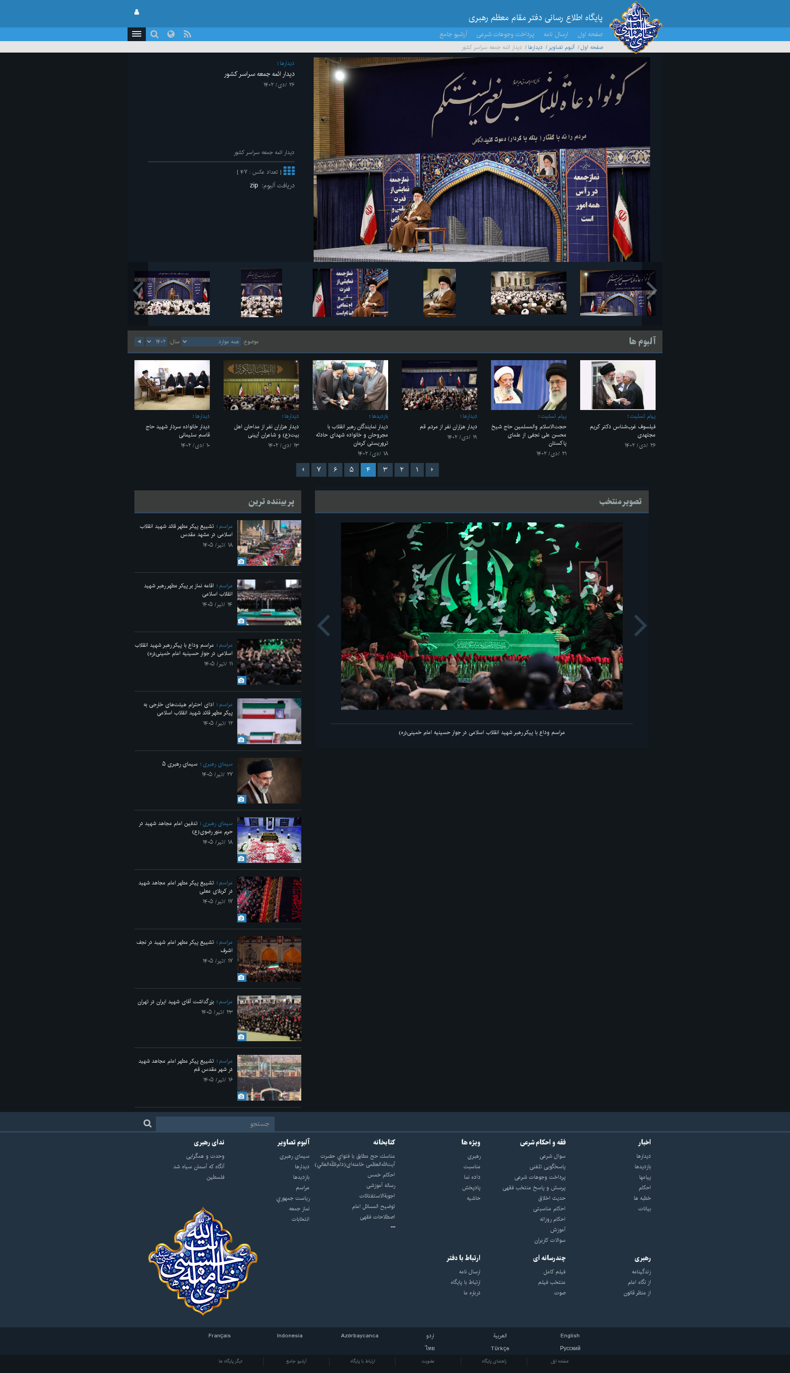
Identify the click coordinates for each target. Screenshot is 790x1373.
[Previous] (432, 470)
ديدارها (535, 47)
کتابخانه (384, 1143)
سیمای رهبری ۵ (180, 764)
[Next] (303, 470)
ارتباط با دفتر (463, 1258)
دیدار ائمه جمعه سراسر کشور (259, 74)
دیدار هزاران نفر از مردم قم (448, 426)
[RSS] (187, 34)
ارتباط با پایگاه (362, 1361)
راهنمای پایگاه (494, 1361)
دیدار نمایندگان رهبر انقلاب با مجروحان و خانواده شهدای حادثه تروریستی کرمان (352, 434)
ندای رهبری (209, 1143)
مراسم (226, 526)
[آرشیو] (352, 1228)
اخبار (644, 1143)
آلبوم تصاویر (562, 47)
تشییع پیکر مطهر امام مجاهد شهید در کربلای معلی (186, 886)
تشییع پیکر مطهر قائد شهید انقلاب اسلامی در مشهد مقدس (186, 530)
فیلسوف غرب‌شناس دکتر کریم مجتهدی (623, 430)
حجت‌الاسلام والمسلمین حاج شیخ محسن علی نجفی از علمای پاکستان (528, 434)
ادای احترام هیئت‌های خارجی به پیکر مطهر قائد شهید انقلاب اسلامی (188, 708)
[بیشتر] (288, 172)
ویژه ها (470, 1143)
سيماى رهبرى (218, 764)
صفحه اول (590, 34)
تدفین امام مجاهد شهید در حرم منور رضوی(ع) (186, 827)
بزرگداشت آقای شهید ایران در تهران (176, 1001)
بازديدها (380, 416)
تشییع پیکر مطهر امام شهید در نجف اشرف (184, 946)
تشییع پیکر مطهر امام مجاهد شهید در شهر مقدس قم (186, 1065)
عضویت (428, 1361)
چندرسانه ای (549, 1258)
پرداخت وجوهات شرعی (505, 34)
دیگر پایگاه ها (231, 1361)
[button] (137, 34)
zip (256, 185)
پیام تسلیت (643, 416)
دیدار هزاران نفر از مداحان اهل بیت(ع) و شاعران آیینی (266, 430)
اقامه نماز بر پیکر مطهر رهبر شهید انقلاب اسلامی (188, 589)
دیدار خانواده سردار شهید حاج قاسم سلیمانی (178, 430)
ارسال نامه (556, 34)
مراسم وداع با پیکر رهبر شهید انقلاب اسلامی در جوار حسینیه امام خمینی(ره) (482, 732)
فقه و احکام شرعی (543, 1143)
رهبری (643, 1258)
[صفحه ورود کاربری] (137, 12)
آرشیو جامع (453, 34)
